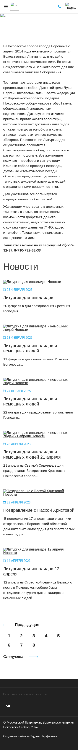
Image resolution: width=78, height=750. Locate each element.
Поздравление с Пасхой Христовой (38, 510)
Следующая (14, 656)
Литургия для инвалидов (28, 297)
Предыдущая (26, 625)
